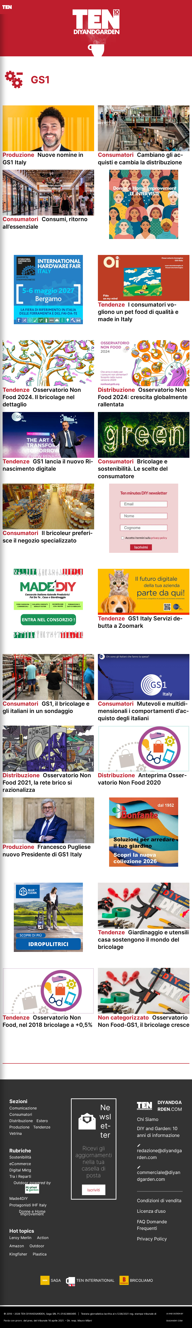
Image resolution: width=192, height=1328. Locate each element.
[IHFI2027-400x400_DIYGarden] (48, 322)
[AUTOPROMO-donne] (143, 237)
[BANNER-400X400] (143, 865)
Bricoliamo (141, 1280)
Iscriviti (93, 1190)
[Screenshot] (143, 551)
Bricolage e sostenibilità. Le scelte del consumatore (133, 468)
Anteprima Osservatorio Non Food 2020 (142, 779)
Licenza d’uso (151, 1211)
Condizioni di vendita (159, 1200)
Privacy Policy (152, 1239)
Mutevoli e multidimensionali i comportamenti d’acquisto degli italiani (143, 711)
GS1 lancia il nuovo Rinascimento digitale (48, 465)
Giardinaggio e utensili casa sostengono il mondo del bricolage (143, 939)
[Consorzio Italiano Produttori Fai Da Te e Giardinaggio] (48, 636)
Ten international (95, 1280)
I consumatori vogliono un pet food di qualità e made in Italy (138, 312)
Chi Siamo (147, 1119)
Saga (56, 1280)
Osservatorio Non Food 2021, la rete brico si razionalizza (47, 782)
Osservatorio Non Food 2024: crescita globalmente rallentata (143, 397)
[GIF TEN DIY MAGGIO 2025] (48, 950)
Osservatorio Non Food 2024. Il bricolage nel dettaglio (42, 397)
